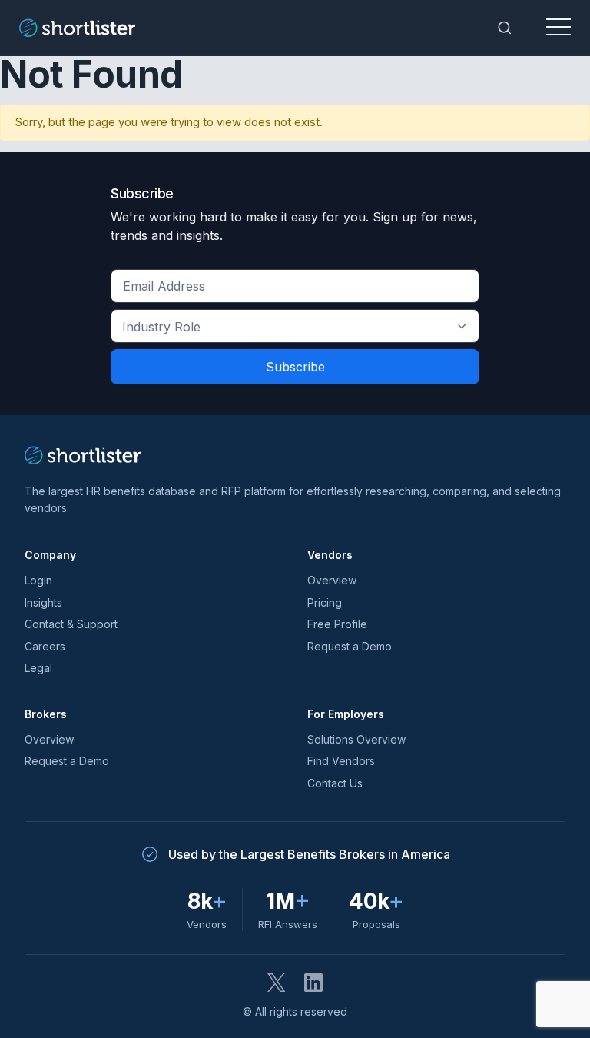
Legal (38, 667)
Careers (45, 646)
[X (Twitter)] (276, 982)
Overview (331, 580)
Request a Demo (349, 646)
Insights (43, 602)
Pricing (324, 602)
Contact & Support (71, 623)
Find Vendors (341, 760)
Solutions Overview (356, 739)
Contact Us (335, 783)
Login (38, 580)
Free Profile (337, 623)
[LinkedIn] (313, 982)
